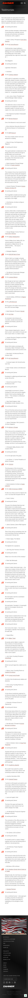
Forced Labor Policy (16, 994)
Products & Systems (9, 939)
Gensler (22, 311)
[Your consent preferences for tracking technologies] (25, 995)
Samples (5, 947)
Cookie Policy (10, 994)
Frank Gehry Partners (10, 233)
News (4, 965)
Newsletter (6, 959)
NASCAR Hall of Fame (14, 254)
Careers (5, 969)
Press (5, 967)
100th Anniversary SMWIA (15, 489)
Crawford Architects (10, 672)
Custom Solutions (8, 941)
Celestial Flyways (13, 779)
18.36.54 (11, 464)
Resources (6, 945)
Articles (5, 957)
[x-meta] (12, 982)
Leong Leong (8, 686)
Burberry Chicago (13, 427)
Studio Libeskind (15, 165)
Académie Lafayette (14, 765)
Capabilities (6, 955)
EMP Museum (12, 133)
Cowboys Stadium (13, 74)
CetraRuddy (8, 658)
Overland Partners (11, 889)
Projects (6, 951)
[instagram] (4, 982)
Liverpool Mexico (13, 277)
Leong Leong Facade (14, 675)
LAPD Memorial (13, 302)
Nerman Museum (13, 118)
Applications (7, 953)
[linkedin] (7, 982)
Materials (6, 937)
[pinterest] (15, 982)
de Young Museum (13, 44)
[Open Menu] (22, 3)
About (5, 963)
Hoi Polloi (11, 314)
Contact (5, 971)
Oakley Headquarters (14, 236)
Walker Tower (12, 638)
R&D (4, 943)
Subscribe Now (8, 979)
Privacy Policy (4, 994)
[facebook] (9, 982)
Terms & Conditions (22, 994)
